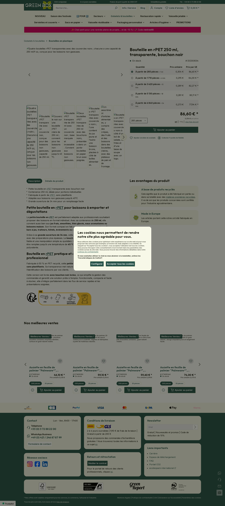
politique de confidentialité (88, 252)
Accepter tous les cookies (120, 264)
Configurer (97, 264)
